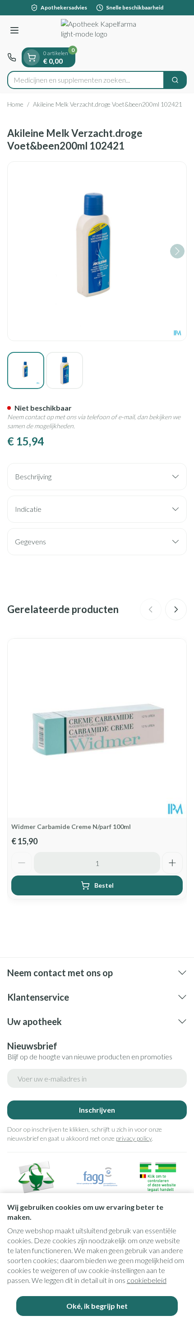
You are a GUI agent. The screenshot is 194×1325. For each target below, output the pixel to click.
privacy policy (134, 1138)
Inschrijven (97, 1109)
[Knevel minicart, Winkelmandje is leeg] (31, 57)
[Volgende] (177, 251)
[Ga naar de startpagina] (106, 31)
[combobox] (85, 80)
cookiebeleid (146, 1280)
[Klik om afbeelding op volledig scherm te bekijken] (97, 251)
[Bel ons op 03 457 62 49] (11, 57)
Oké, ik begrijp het (97, 1306)
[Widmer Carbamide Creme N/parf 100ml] (97, 728)
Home (15, 104)
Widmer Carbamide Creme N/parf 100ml (71, 826)
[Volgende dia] (176, 609)
